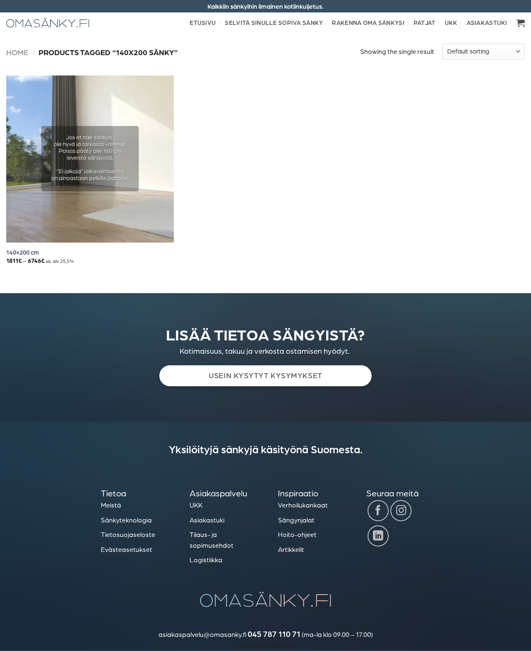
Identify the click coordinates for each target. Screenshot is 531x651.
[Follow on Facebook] (378, 510)
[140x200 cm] (90, 159)
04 (252, 634)
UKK (451, 22)
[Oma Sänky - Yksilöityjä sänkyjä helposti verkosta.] (47, 22)
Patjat (425, 22)
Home (17, 52)
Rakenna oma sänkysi (368, 22)
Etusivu (203, 22)
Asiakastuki (487, 22)
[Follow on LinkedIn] (378, 536)
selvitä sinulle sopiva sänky (274, 22)
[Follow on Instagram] (401, 510)
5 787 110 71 (278, 634)
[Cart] (520, 23)
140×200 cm (22, 252)
